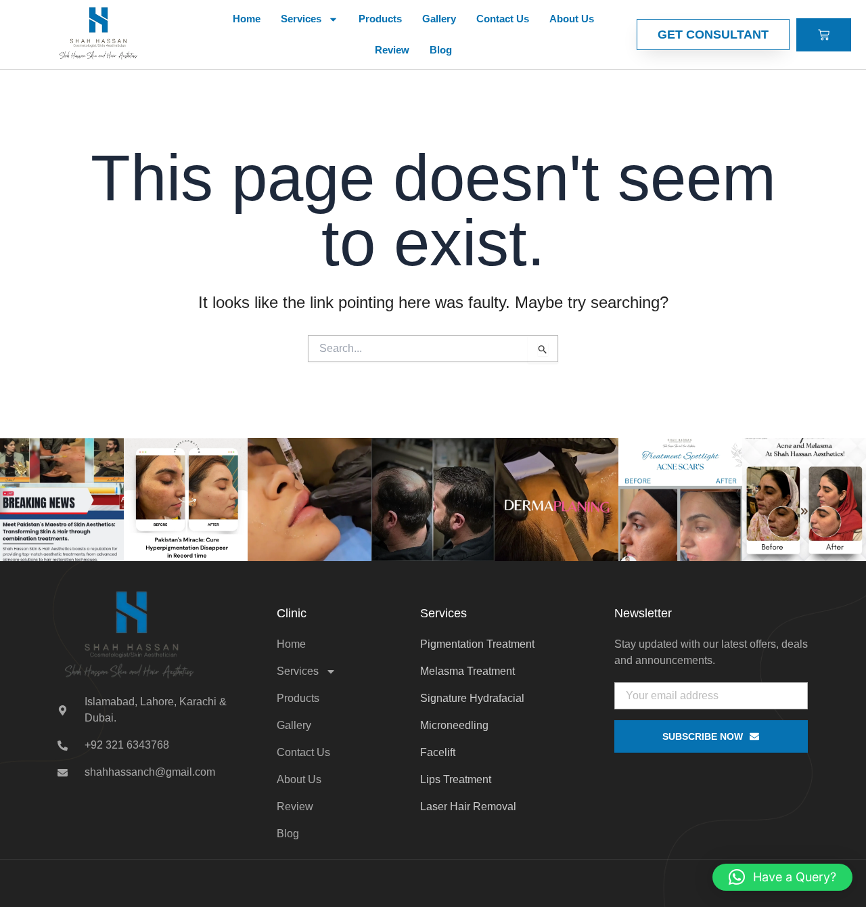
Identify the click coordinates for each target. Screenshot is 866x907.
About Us (571, 18)
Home (246, 18)
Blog (441, 50)
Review (392, 50)
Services (301, 18)
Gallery (439, 18)
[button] (782, 877)
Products (380, 18)
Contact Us (502, 18)
